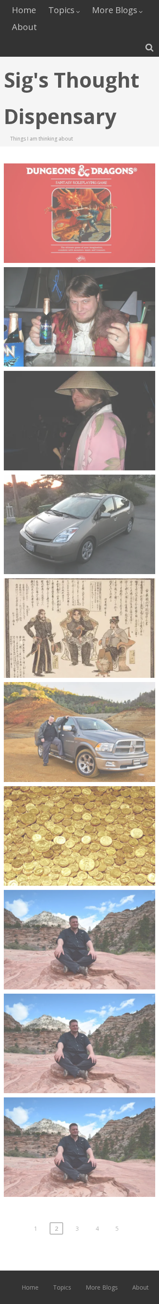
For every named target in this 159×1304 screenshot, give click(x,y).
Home (24, 10)
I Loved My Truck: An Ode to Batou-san (79, 716)
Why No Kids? (80, 1022)
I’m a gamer (80, 192)
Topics (61, 10)
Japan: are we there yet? (79, 400)
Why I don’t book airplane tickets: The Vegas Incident (79, 301)
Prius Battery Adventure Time (79, 503)
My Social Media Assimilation (79, 1126)
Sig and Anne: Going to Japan (79, 607)
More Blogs (114, 10)
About (24, 27)
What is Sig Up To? (79, 919)
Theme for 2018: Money (79, 815)
